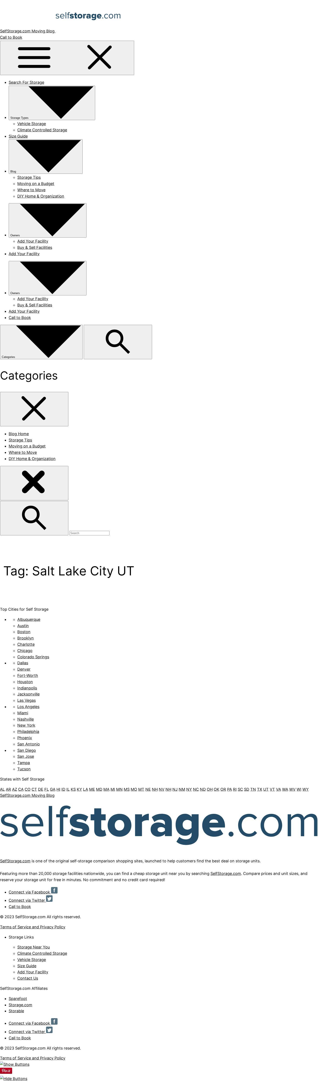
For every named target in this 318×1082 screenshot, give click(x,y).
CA (21, 789)
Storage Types (19, 117)
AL (2, 789)
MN (119, 789)
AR (8, 789)
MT (141, 789)
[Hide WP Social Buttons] (13, 1078)
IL (68, 789)
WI (299, 789)
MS (127, 789)
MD (99, 789)
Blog (13, 171)
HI (58, 789)
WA (285, 789)
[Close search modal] (34, 483)
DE (40, 789)
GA (52, 789)
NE (148, 789)
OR (223, 789)
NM (182, 789)
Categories (9, 357)
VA (278, 789)
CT (34, 789)
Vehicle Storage (31, 123)
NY (189, 789)
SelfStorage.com (15, 861)
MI (113, 789)
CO (28, 789)
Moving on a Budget (35, 183)
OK (216, 789)
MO (134, 789)
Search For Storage (26, 82)
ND (203, 789)
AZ (14, 789)
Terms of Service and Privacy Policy (32, 927)
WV (292, 789)
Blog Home (19, 434)
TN (253, 789)
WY (305, 789)
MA (106, 789)
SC (240, 789)
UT (266, 789)
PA (229, 789)
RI (235, 789)
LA (85, 789)
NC (196, 789)
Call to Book (11, 37)
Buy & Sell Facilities (34, 247)
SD (246, 789)
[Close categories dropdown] (34, 409)
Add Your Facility (32, 241)
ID (63, 789)
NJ (175, 789)
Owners (15, 235)
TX (259, 789)
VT (272, 789)
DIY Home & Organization (40, 196)
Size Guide (18, 136)
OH (210, 789)
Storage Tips (29, 177)
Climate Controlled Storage (42, 130)
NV (161, 789)
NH (155, 789)
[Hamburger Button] (67, 58)
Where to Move (31, 190)
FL (46, 789)
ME (92, 789)
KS (73, 789)
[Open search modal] (118, 342)
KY (79, 789)
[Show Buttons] (14, 1064)
